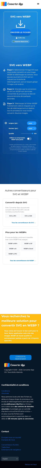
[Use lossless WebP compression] (29, 138)
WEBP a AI (12, 248)
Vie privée (5, 393)
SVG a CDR (28, 216)
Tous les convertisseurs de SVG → (24, 223)
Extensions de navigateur (11, 450)
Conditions (5, 391)
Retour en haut (31, 464)
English (5, 459)
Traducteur (5, 447)
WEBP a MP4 (12, 243)
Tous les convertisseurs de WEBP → (23, 260)
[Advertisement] (20, 289)
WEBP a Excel (28, 248)
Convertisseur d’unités (10, 445)
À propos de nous (8, 440)
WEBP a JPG (12, 254)
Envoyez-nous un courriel (11, 437)
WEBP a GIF (28, 243)
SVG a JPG (12, 216)
